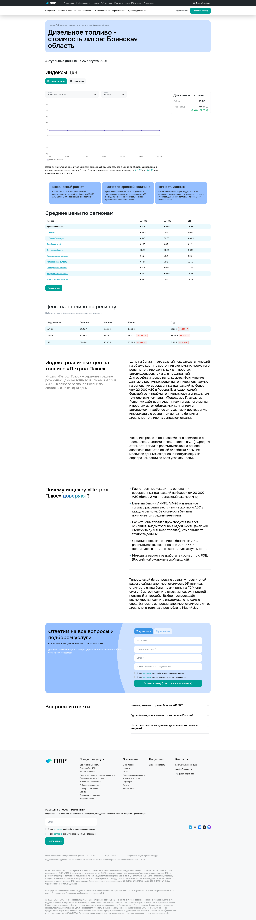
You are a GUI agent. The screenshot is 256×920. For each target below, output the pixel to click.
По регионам (77, 81)
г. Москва (51, 232)
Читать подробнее (69, 884)
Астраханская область (57, 262)
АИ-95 (150, 170)
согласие (147, 673)
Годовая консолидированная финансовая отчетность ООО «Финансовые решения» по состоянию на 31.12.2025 (95, 859)
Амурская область (55, 250)
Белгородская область (57, 268)
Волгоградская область (57, 279)
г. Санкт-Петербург (55, 238)
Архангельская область (57, 256)
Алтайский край (54, 244)
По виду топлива (56, 81)
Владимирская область (57, 273)
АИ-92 (138, 170)
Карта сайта (110, 855)
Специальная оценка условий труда (142, 855)
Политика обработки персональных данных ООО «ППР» (70, 855)
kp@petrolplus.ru (182, 11)
